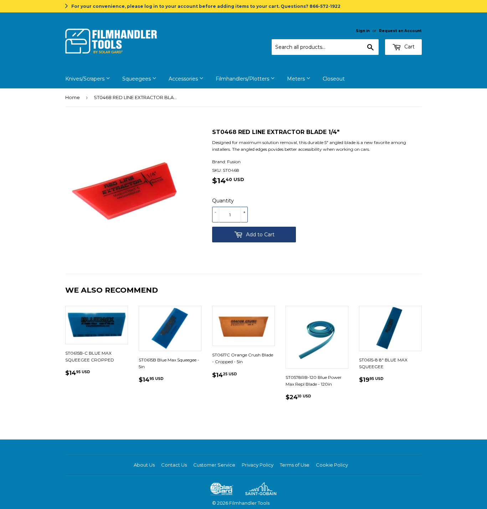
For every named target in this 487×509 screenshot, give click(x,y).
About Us (144, 465)
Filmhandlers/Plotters (243, 79)
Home (72, 97)
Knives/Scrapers (85, 79)
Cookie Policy (332, 465)
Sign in (363, 31)
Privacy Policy (257, 465)
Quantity (223, 200)
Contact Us (174, 465)
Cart (409, 46)
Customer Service (214, 465)
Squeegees (137, 79)
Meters (296, 79)
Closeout (334, 79)
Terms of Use (294, 465)
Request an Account (400, 31)
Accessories (184, 79)
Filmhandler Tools (249, 503)
